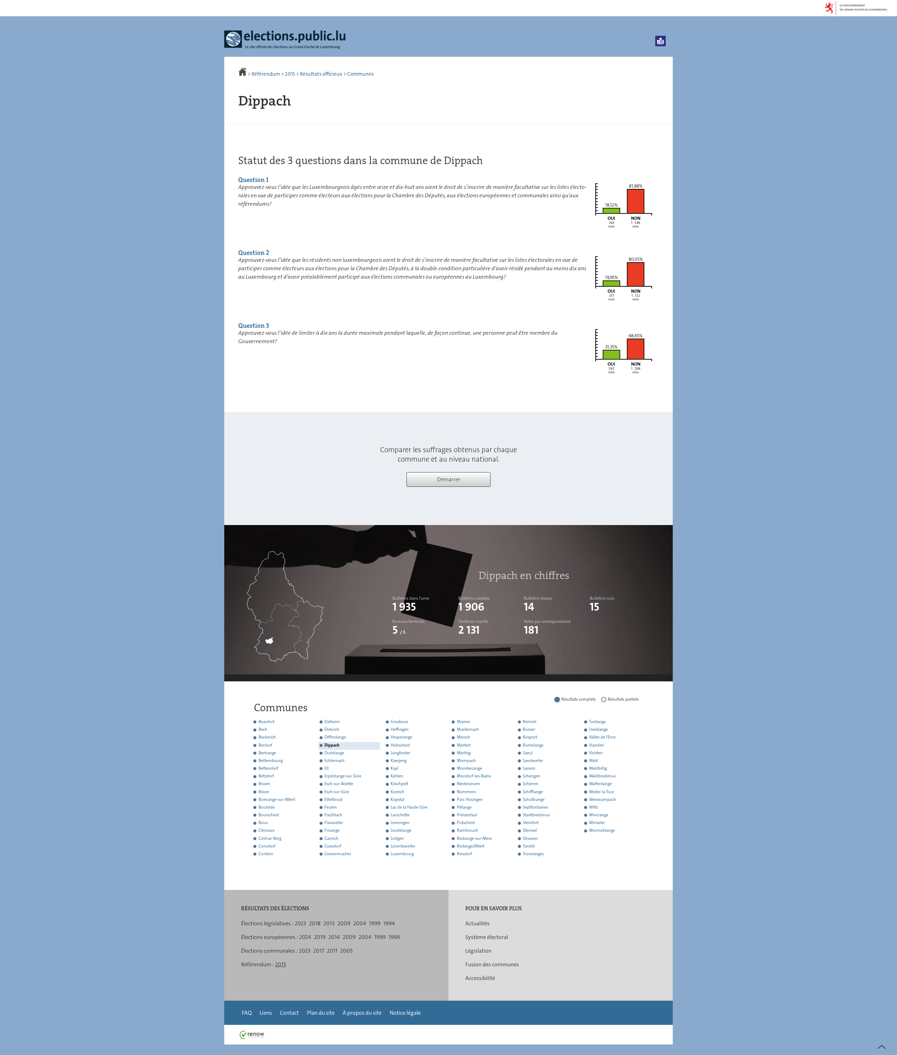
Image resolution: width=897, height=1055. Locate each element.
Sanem (529, 768)
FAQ (247, 1012)
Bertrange (267, 753)
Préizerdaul (467, 815)
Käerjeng (398, 760)
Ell (326, 768)
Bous (263, 823)
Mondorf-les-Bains (474, 776)
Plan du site (321, 1012)
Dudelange (334, 753)
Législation (478, 950)
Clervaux (266, 830)
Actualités (477, 923)
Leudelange (401, 830)
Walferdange (600, 784)
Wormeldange (602, 830)
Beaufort (266, 721)
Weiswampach (602, 799)
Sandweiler (533, 760)
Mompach (466, 760)
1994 (389, 923)
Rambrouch (467, 830)
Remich (529, 721)
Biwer (264, 792)
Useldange (598, 730)
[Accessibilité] (660, 41)
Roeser (529, 730)
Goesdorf (332, 846)
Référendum (266, 73)
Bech (263, 730)
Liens (266, 1012)
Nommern (466, 792)
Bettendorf (268, 768)
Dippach (332, 745)
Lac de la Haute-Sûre (409, 807)
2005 (346, 950)
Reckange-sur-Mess (474, 838)
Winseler (597, 823)
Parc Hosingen (470, 799)
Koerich (397, 792)
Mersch (463, 737)
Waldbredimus (602, 776)
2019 (320, 937)
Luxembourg (402, 854)
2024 (305, 937)
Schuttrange (534, 799)
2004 (359, 923)
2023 (300, 923)
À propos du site (362, 1012)
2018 (315, 923)
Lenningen (400, 823)
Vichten (596, 753)
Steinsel (530, 830)
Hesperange (401, 737)
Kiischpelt (399, 784)
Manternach (468, 730)
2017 (318, 950)
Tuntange (597, 721)
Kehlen (397, 776)
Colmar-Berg (270, 838)
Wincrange (598, 815)
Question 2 (253, 253)
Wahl (593, 760)
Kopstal (397, 799)
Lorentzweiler (403, 846)
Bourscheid (269, 815)
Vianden (596, 745)
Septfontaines (535, 807)
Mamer (463, 721)
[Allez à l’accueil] (243, 73)
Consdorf (267, 846)
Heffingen (400, 730)
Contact (289, 1012)
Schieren (530, 784)
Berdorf (265, 745)
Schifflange (533, 792)
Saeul (528, 753)
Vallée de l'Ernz (602, 737)
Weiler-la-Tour (601, 792)
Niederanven (468, 784)
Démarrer (448, 479)
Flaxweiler (333, 823)
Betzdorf (266, 776)
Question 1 (253, 180)
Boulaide (267, 807)
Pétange (464, 807)
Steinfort (531, 823)
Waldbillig (598, 768)
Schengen (531, 776)
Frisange (332, 830)
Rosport (530, 737)
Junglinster (400, 753)
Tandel (529, 846)
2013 (329, 923)
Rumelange (533, 745)
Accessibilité (480, 978)
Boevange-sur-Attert (277, 799)
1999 (375, 923)
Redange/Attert (470, 846)
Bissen (264, 784)
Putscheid (466, 823)
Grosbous (399, 721)
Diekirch (331, 730)
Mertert (464, 745)
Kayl (394, 768)
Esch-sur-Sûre (336, 792)
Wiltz (593, 807)
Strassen (530, 838)
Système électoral (486, 937)
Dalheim (332, 721)
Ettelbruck (333, 799)
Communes (360, 73)
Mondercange (469, 768)
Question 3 (253, 325)
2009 (343, 923)
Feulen (330, 807)
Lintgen (397, 838)
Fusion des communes (492, 964)
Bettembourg (271, 760)
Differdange (335, 737)
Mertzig (464, 753)
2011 (332, 950)
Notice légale (405, 1012)
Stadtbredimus (536, 815)
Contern (266, 854)
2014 (334, 937)
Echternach (334, 760)
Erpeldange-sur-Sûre (342, 776)
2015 (290, 73)
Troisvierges (533, 854)
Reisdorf (464, 854)
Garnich (331, 838)
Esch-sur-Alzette (338, 784)
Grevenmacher (337, 854)
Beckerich (267, 737)
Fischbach (333, 815)
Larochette (400, 815)
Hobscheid (400, 745)
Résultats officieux (321, 73)
